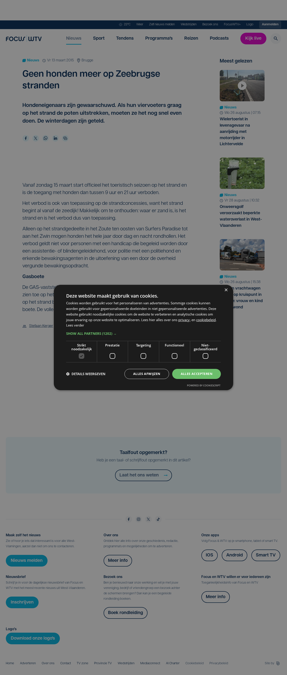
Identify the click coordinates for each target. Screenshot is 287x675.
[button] (143, 333)
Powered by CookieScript (203, 385)
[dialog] (143, 337)
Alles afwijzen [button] (146, 374)
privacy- (184, 320)
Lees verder (75, 325)
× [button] (226, 290)
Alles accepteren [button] (196, 374)
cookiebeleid (206, 320)
